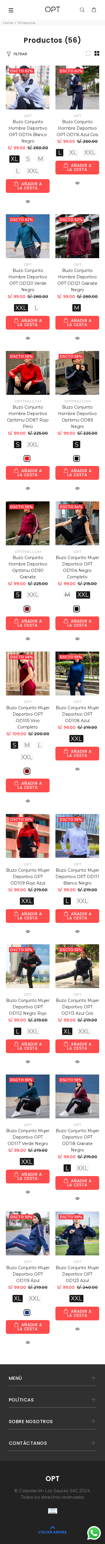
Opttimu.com (28, 401)
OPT (28, 116)
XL (14, 158)
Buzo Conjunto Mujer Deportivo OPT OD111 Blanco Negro (77, 877)
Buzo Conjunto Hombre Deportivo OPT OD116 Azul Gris (77, 128)
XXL (32, 170)
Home (8, 22)
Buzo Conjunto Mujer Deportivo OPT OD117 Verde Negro (28, 1137)
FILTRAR (20, 53)
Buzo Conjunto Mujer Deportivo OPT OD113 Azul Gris (77, 1007)
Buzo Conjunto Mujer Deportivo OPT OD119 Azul (28, 1274)
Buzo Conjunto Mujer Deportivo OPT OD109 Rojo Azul (28, 877)
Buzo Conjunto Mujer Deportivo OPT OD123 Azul (77, 1274)
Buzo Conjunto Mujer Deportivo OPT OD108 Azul (77, 714)
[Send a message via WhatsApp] (94, 1533)
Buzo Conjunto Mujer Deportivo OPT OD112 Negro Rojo (28, 1007)
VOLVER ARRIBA (52, 1532)
